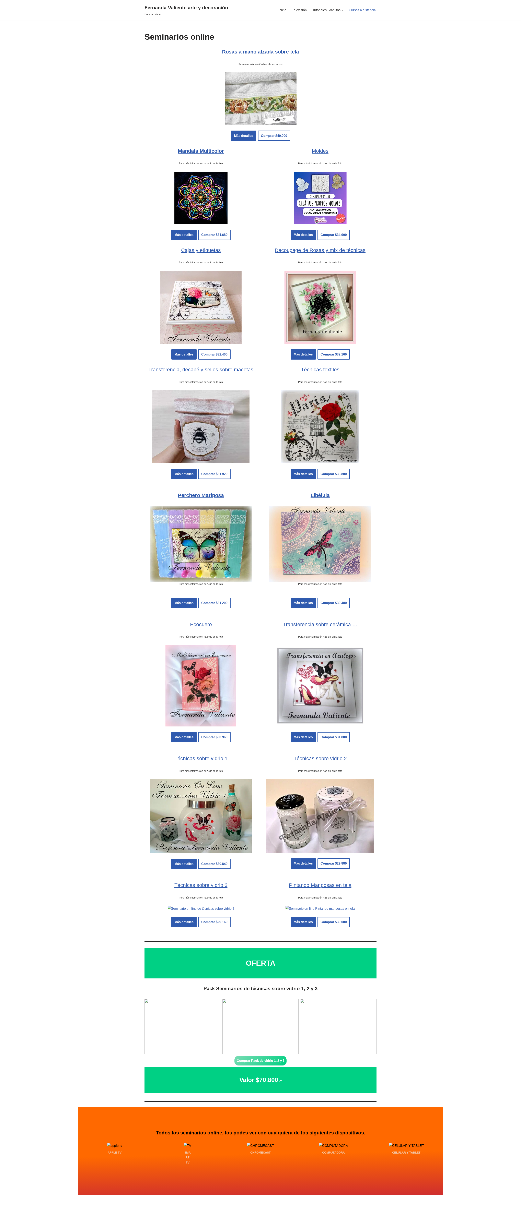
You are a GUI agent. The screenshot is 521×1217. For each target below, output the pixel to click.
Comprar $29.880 (334, 863)
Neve (148, 1212)
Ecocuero (201, 624)
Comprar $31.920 (214, 474)
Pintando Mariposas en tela (320, 885)
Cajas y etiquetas (201, 250)
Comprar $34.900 (334, 235)
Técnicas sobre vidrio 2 (320, 758)
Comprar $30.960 (214, 737)
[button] (342, 10)
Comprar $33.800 (334, 474)
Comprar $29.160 (214, 922)
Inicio (282, 10)
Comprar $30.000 (334, 922)
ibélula (322, 495)
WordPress (191, 1212)
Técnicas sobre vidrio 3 (201, 885)
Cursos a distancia (362, 10)
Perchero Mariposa (201, 495)
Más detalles (243, 135)
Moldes (320, 151)
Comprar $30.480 (334, 603)
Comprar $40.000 (274, 135)
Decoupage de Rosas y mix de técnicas (320, 250)
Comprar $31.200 (214, 603)
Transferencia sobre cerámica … (320, 624)
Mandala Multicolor (201, 151)
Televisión (299, 10)
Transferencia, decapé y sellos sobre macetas (200, 369)
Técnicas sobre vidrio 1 (201, 758)
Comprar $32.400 (214, 354)
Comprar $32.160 (334, 354)
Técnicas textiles (320, 369)
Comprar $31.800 (334, 737)
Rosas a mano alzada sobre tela (260, 52)
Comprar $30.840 (214, 864)
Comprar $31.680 (214, 235)
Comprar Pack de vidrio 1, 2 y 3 (261, 1060)
